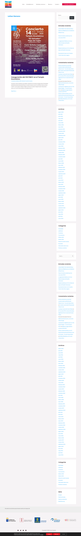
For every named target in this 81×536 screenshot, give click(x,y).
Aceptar (49, 534)
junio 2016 (60, 212)
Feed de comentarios (62, 499)
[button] (33, 4)
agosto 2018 (61, 195)
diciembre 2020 (61, 154)
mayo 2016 (60, 214)
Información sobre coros (63, 245)
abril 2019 (60, 178)
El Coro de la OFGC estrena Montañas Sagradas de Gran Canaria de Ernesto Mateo (66, 77)
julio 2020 (60, 158)
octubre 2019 (61, 171)
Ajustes (63, 534)
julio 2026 (60, 114)
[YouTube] (23, 530)
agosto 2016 (61, 209)
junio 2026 (60, 116)
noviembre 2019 (61, 169)
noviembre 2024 (61, 141)
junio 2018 (60, 197)
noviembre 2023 (61, 150)
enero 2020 (60, 165)
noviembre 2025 (61, 131)
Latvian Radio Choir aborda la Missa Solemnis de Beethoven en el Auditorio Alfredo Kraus (66, 30)
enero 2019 (60, 184)
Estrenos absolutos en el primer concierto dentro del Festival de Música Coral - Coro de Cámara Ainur (66, 67)
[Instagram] (25, 530)
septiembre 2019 (61, 173)
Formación (60, 243)
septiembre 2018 (61, 192)
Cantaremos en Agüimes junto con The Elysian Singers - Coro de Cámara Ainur (66, 88)
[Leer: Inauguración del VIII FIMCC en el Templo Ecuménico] (29, 50)
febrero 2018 (61, 201)
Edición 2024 (61, 237)
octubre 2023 (61, 152)
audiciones (60, 230)
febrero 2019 (61, 182)
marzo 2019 (60, 180)
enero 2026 (60, 127)
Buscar (59, 15)
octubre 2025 (61, 133)
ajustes (42, 534)
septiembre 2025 (61, 135)
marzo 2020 (60, 161)
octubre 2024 (61, 144)
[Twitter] (20, 530)
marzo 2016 (60, 218)
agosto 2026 (61, 112)
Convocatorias (61, 235)
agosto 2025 (61, 137)
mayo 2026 (60, 118)
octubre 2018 (61, 190)
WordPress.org (61, 501)
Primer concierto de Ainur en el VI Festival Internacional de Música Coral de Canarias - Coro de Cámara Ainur (66, 95)
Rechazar (56, 534)
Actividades (60, 228)
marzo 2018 (60, 199)
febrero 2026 (61, 124)
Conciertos (13, 81)
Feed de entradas (61, 497)
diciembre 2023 (61, 148)
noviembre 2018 (61, 188)
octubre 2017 (61, 203)
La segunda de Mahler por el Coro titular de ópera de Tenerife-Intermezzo (65, 42)
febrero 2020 (61, 163)
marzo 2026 (60, 122)
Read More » (13, 91)
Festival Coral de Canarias (27, 81)
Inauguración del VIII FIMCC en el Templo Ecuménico (27, 78)
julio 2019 (60, 175)
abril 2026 (60, 120)
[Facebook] (18, 530)
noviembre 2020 (61, 156)
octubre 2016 (61, 205)
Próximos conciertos (62, 247)
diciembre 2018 (61, 186)
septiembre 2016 (61, 207)
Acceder (60, 494)
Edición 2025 (18, 81)
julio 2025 (60, 139)
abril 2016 (60, 216)
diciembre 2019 (61, 167)
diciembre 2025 (61, 129)
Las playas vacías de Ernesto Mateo (65, 74)
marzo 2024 (60, 146)
